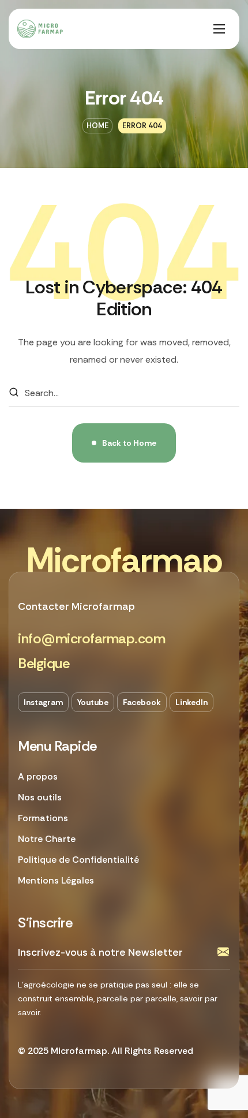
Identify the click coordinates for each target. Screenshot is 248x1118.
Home (97, 126)
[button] (91, 639)
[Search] (14, 393)
